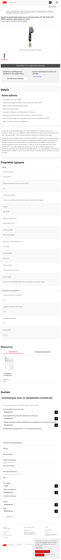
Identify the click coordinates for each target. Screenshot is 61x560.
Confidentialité (19, 544)
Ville (4, 477)
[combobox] (5, 462)
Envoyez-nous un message (15, 78)
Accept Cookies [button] (39, 554)
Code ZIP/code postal (9, 496)
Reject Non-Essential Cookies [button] (42, 551)
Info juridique (11, 544)
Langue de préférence (9, 489)
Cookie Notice (39, 548)
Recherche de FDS (27, 530)
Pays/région (6, 483)
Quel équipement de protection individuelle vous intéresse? (20, 415)
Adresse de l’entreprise (10, 471)
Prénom (5, 448)
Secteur (5, 502)
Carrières (4, 533)
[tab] (13, 352)
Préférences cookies (30, 544)
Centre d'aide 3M (48, 530)
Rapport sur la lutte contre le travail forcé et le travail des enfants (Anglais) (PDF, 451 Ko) (30, 533)
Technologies (5, 537)
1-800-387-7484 (37, 76)
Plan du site (47, 532)
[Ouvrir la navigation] (57, 3)
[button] (50, 555)
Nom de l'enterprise (9, 466)
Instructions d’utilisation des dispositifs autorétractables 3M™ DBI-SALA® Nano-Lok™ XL (9, 374)
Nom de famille (7, 454)
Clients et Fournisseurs (7, 535)
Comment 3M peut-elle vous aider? (13, 409)
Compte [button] (53, 6)
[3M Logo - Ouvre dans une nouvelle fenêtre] (4, 2)
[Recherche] (50, 2)
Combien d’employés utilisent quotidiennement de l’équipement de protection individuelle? (30, 422)
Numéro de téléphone (9, 460)
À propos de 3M (6, 531)
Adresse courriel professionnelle (12, 443)
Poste (5, 508)
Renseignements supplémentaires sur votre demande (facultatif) (22, 428)
